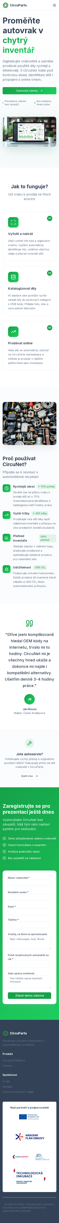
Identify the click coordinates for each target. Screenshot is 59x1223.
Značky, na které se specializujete (27, 934)
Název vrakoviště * (19, 877)
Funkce (7, 1065)
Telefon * (13, 919)
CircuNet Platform (14, 1060)
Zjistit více (27, 776)
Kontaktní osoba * (18, 892)
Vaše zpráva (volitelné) (21, 973)
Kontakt (7, 1086)
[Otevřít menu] (54, 5)
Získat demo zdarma (29, 995)
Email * (12, 906)
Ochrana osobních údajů (18, 1091)
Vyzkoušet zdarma (27, 90)
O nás (6, 1081)
